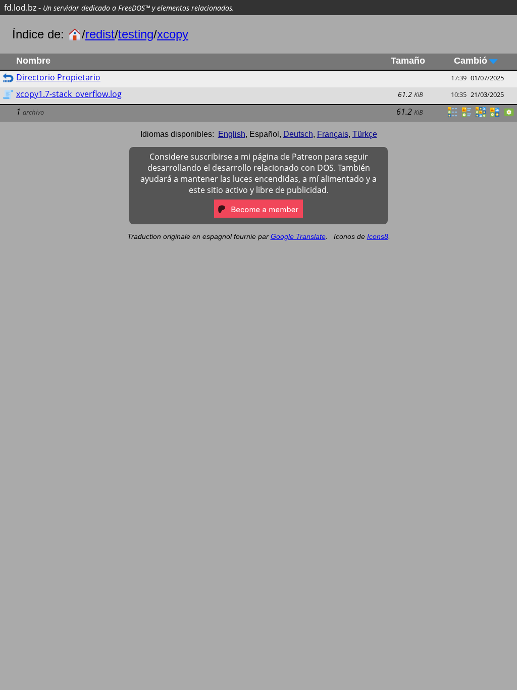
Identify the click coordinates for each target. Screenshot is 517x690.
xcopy (172, 34)
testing (135, 34)
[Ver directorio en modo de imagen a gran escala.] (509, 115)
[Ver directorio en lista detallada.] (452, 115)
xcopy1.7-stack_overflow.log (69, 94)
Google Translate (298, 236)
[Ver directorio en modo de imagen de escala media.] (495, 115)
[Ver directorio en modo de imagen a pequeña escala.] (481, 115)
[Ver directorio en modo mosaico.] (466, 115)
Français (332, 134)
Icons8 (377, 236)
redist (100, 34)
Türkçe (364, 134)
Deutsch (298, 134)
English (231, 134)
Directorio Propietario (58, 77)
